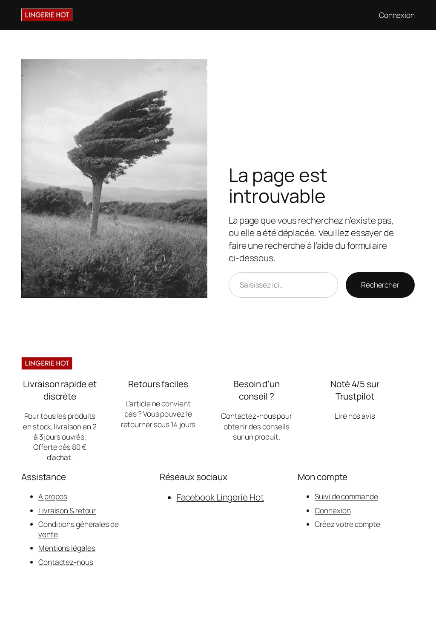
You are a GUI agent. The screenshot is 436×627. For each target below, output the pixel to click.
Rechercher (380, 284)
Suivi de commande (346, 496)
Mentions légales (66, 548)
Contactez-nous (65, 562)
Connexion (332, 510)
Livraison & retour (67, 510)
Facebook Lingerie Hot (220, 497)
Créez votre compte (347, 524)
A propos (52, 496)
